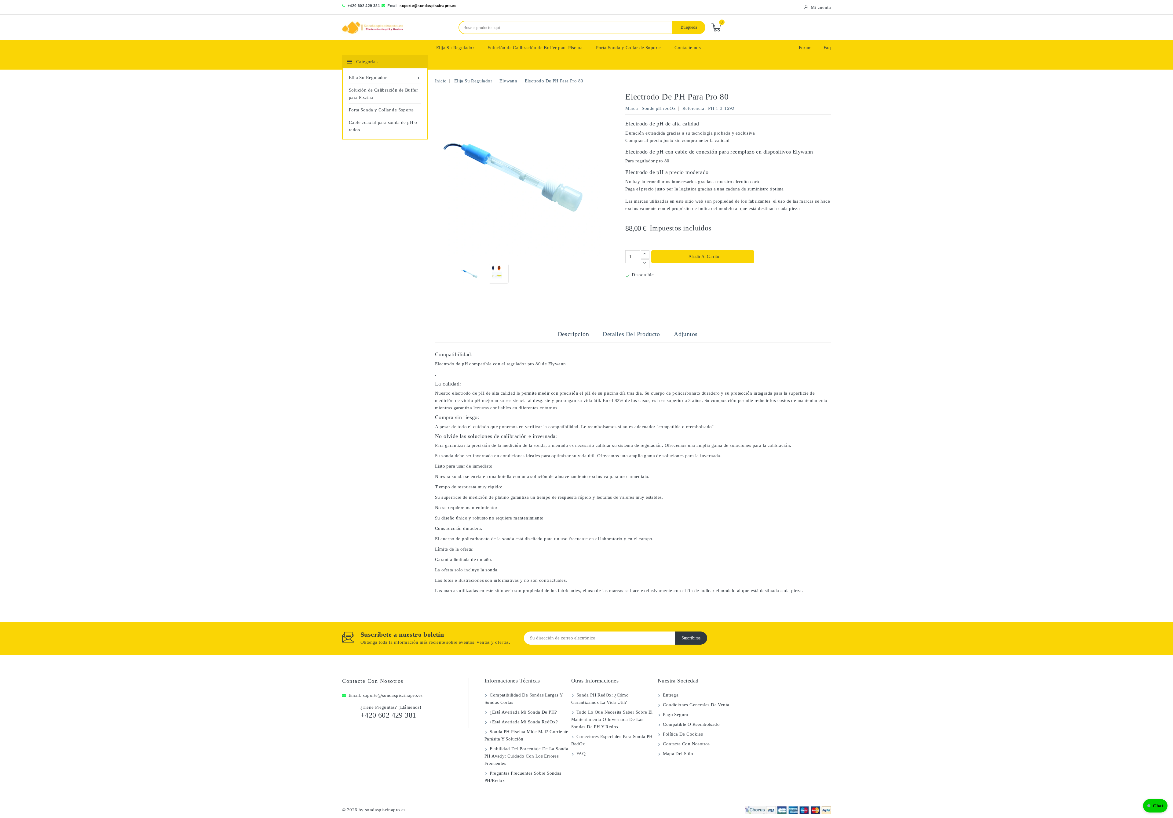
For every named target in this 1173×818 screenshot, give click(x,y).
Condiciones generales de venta (695, 704)
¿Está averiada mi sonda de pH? (522, 712)
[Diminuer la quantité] (645, 263)
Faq (827, 47)
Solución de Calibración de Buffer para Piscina (535, 47)
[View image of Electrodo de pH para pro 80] (470, 274)
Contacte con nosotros (373, 681)
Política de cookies (682, 734)
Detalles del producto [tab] (631, 334)
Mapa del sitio (677, 753)
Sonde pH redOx (659, 108)
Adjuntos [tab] (685, 334)
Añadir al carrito (703, 256)
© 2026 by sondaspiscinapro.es (374, 809)
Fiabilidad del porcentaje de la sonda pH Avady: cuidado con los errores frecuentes (526, 756)
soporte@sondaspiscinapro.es (428, 6)
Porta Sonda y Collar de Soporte (628, 47)
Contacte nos (687, 47)
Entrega (670, 695)
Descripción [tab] (573, 334)
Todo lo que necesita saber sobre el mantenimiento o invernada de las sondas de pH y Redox (612, 719)
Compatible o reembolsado (691, 724)
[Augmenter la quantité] (645, 254)
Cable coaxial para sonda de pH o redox (383, 126)
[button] (1155, 806)
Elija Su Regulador (455, 47)
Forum (805, 47)
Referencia (693, 108)
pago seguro (675, 714)
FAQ (580, 753)
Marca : (633, 108)
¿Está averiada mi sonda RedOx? (523, 721)
